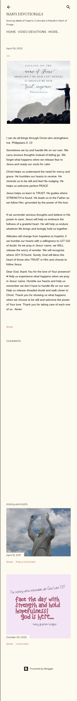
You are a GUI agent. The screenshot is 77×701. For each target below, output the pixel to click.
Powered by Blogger (41, 668)
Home (11, 32)
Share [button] (9, 326)
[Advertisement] (38, 468)
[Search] (68, 6)
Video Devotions (32, 32)
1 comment (22, 643)
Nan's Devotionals (24, 14)
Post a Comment (26, 561)
